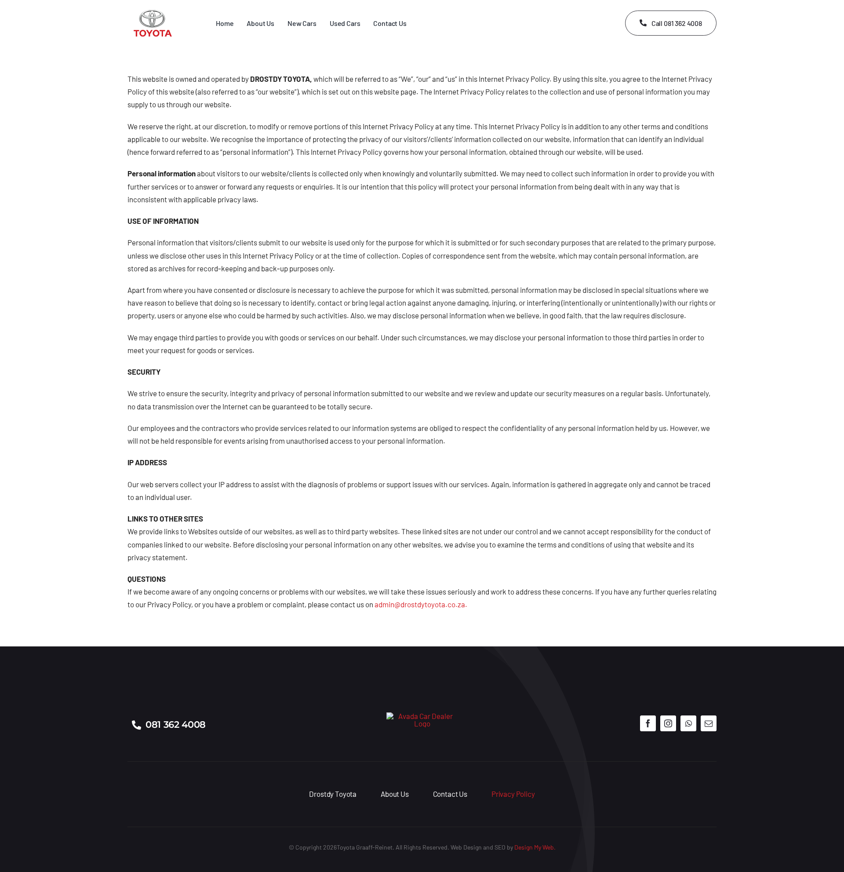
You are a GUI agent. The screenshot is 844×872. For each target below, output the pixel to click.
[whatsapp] (688, 723)
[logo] (422, 715)
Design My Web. (535, 847)
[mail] (709, 723)
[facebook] (648, 723)
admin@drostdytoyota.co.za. (421, 604)
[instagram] (668, 723)
